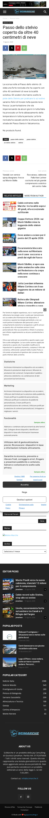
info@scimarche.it (30, 778)
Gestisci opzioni (24, 499)
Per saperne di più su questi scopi (38, 478)
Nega (24, 492)
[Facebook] (5, 48)
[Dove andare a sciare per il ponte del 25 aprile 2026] (9, 238)
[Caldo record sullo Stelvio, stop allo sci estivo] (8, 598)
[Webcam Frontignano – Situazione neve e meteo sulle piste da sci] (9, 635)
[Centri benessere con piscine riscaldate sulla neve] (9, 649)
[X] (11, 48)
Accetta (25, 484)
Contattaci (24, 810)
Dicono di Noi (10, 807)
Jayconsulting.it (32, 815)
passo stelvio (31, 139)
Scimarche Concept (24, 807)
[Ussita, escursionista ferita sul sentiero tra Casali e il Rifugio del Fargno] (8, 612)
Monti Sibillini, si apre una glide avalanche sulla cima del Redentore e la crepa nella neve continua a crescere (31, 270)
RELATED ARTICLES (12, 196)
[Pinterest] (18, 48)
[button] (45, 309)
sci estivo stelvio (9, 143)
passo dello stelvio (17, 139)
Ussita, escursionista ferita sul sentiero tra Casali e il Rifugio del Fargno (30, 611)
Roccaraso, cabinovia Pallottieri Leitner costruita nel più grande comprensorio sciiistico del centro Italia (35, 180)
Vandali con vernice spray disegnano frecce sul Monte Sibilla (13, 178)
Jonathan (19, 589)
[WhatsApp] (24, 48)
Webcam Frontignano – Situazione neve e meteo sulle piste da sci (32, 635)
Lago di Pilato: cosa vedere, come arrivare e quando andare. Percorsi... (31, 661)
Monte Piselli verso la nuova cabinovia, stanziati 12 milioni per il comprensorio (31, 583)
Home (5, 18)
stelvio (20, 143)
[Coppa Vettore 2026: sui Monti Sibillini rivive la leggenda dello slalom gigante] (9, 222)
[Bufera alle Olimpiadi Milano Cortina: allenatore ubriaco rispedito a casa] (9, 302)
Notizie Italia (14, 18)
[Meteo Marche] (10, 535)
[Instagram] (28, 797)
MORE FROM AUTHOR (34, 196)
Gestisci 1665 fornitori (19, 478)
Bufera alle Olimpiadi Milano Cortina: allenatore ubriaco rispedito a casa (31, 302)
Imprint (43, 505)
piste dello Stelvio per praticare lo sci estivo (24, 98)
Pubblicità (38, 807)
